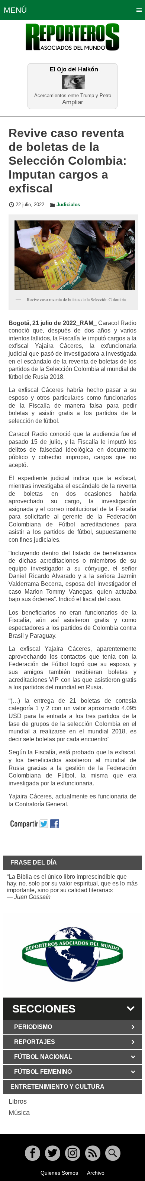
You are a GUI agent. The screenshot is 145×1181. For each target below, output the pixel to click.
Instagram (72, 1153)
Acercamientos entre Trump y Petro (72, 95)
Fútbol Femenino (43, 1072)
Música (19, 1112)
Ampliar (72, 102)
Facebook (32, 1153)
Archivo (95, 1173)
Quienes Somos (59, 1173)
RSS (92, 1153)
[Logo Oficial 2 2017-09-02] (72, 954)
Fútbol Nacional (43, 1057)
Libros (18, 1101)
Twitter (52, 1153)
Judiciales (68, 204)
